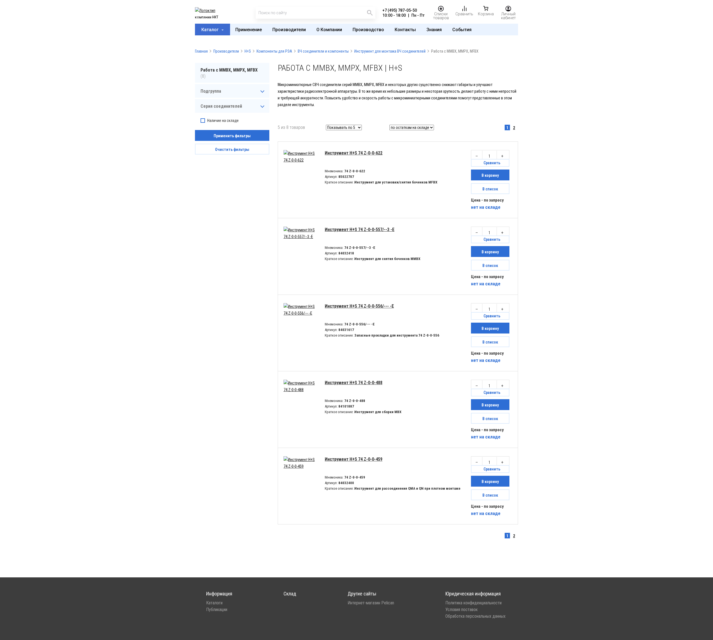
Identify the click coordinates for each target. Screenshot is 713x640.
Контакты (405, 29)
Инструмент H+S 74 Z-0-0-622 (353, 153)
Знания (434, 29)
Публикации (216, 609)
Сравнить (492, 163)
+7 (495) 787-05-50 (399, 10)
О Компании (329, 29)
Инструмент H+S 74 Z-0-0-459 (353, 459)
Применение (248, 29)
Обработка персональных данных (475, 616)
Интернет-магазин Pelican (371, 603)
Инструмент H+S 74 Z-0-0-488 (353, 382)
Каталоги (214, 603)
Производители (289, 29)
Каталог (210, 29)
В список (490, 189)
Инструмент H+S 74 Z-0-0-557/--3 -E (359, 229)
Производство (368, 29)
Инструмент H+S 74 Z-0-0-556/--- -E (359, 306)
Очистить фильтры (232, 149)
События (462, 29)
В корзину (490, 175)
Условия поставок (461, 609)
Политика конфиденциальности (473, 603)
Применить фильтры (232, 136)
